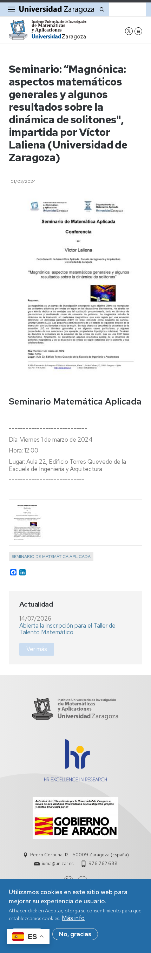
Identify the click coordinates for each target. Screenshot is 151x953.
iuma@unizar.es (57, 863)
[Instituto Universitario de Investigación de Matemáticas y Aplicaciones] (47, 30)
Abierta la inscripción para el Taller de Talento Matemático (67, 629)
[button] (26, 522)
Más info (73, 918)
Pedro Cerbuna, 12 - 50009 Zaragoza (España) (79, 855)
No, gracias (75, 934)
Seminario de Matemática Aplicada (51, 556)
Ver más (36, 649)
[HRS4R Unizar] (75, 779)
